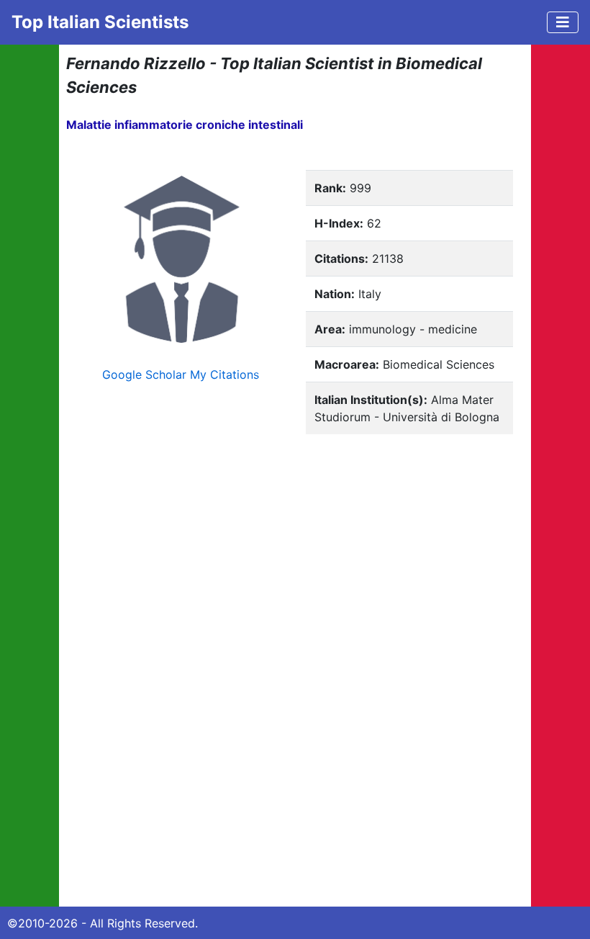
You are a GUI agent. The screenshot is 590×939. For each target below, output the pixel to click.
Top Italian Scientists (100, 22)
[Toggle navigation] (562, 22)
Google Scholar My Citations (180, 374)
